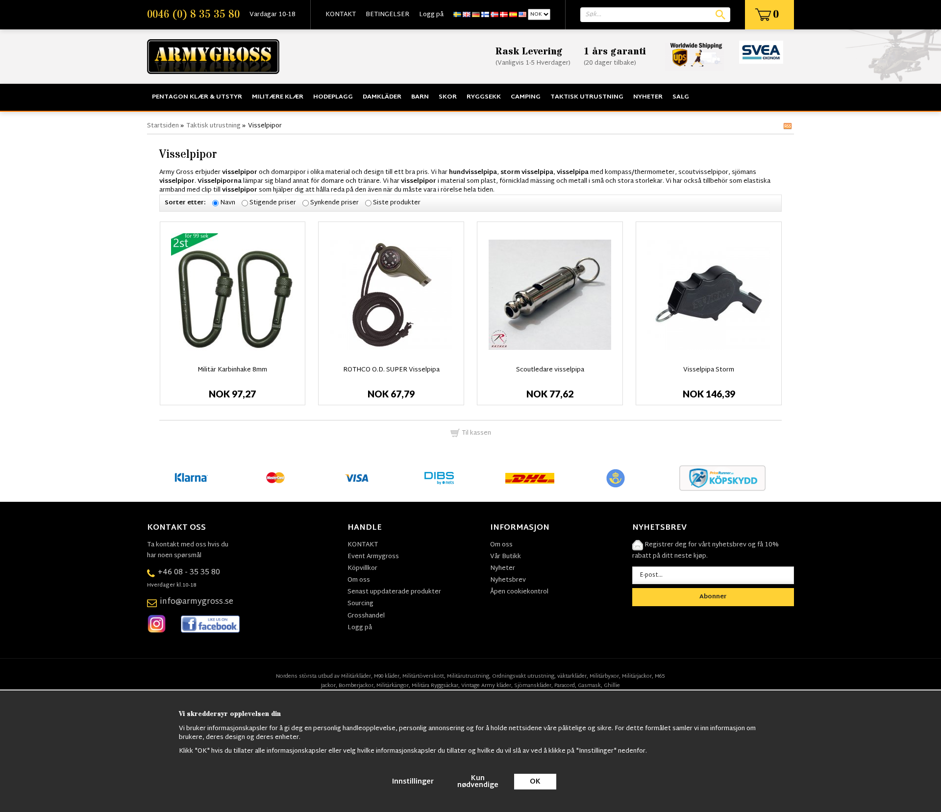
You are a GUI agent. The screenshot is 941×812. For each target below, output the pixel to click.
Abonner (713, 597)
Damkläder (382, 97)
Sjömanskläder (532, 685)
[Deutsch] (476, 15)
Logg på (431, 15)
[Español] (513, 15)
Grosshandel (366, 616)
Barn (420, 97)
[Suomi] (485, 15)
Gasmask (589, 685)
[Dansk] (504, 15)
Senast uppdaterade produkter (394, 592)
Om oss (358, 580)
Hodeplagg (333, 97)
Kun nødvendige (477, 781)
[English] (466, 15)
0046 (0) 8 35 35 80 (193, 14)
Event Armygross (373, 557)
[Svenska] (457, 15)
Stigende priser (272, 203)
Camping (526, 97)
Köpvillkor (362, 568)
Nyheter (648, 97)
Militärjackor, (637, 676)
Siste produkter (397, 203)
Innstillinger (413, 782)
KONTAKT (340, 15)
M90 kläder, (387, 676)
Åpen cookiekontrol (519, 592)
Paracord (564, 685)
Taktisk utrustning (586, 97)
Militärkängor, (393, 685)
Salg (680, 97)
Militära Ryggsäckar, (436, 685)
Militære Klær (277, 97)
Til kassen (475, 433)
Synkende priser (334, 203)
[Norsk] (494, 15)
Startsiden (163, 126)
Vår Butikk (505, 557)
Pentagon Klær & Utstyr (197, 97)
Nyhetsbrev (508, 580)
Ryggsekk (484, 97)
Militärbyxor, (605, 676)
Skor (448, 97)
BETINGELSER (387, 15)
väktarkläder (572, 676)
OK (535, 782)
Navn (227, 203)
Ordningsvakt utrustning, (524, 676)
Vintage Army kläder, (487, 685)
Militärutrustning (468, 676)
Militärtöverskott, (424, 676)
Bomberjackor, (357, 685)
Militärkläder (356, 676)
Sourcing (360, 604)
